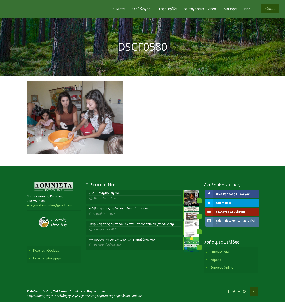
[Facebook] (229, 291)
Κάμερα (215, 260)
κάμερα (270, 8)
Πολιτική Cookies (46, 250)
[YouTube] (239, 291)
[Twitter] (234, 291)
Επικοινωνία (219, 252)
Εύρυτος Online (221, 267)
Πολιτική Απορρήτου (48, 258)
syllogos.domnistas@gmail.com (49, 205)
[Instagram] (244, 291)
